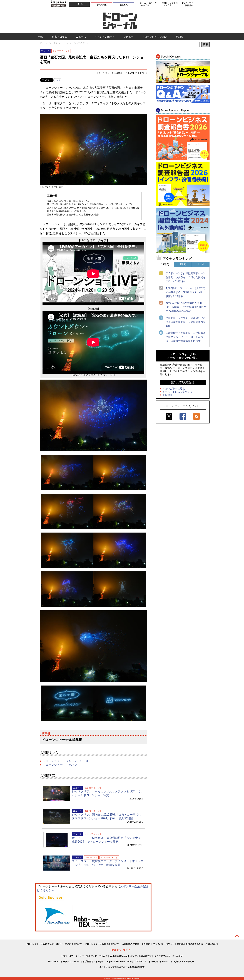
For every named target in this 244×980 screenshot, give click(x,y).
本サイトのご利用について (69, 944)
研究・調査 (101, 5)
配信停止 (168, 395)
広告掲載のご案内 (130, 944)
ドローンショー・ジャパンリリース (65, 761)
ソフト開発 (175, 3)
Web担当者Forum (119, 956)
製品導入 (124, 5)
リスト (58, 80)
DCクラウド (187, 3)
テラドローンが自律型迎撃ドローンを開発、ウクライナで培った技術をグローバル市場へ (186, 277)
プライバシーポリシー (163, 944)
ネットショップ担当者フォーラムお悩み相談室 (122, 967)
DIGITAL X (141, 961)
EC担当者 (167, 5)
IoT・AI (143, 3)
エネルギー (154, 3)
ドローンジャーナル (158, 961)
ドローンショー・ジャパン (60, 764)
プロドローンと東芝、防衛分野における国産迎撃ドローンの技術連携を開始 (186, 322)
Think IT (103, 956)
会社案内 (146, 944)
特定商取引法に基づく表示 (190, 944)
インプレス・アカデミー (182, 961)
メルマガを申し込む (174, 388)
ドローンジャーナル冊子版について (102, 944)
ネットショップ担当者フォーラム (88, 961)
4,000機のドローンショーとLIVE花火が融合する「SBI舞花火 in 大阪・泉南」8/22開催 (185, 292)
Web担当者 (144, 5)
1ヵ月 (201, 264)
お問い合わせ (211, 944)
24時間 (165, 264)
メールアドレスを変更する (178, 391)
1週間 (183, 264)
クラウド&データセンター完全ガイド (79, 956)
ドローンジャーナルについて (40, 944)
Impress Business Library (120, 961)
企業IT (164, 3)
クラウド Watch (162, 956)
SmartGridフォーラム (58, 961)
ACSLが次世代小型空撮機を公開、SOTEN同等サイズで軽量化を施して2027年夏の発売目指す (186, 307)
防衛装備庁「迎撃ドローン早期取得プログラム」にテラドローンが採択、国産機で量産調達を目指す (186, 336)
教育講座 (189, 5)
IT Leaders (178, 956)
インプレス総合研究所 (141, 956)
